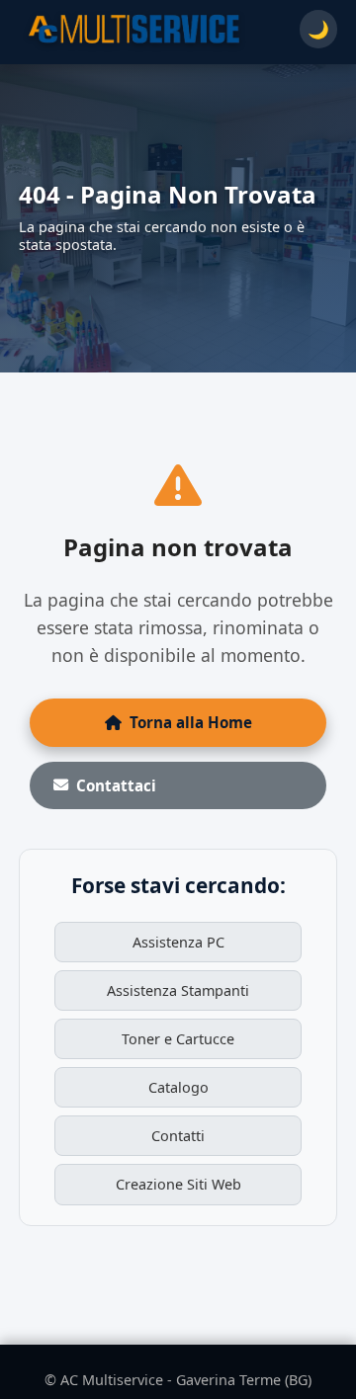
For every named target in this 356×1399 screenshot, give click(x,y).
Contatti (178, 1135)
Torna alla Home (191, 722)
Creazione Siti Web (178, 1184)
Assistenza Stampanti (178, 990)
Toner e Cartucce (178, 1038)
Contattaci (116, 785)
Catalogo (178, 1087)
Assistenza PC (178, 942)
